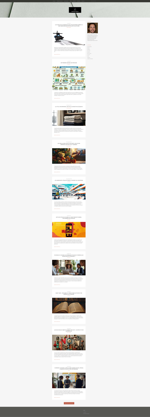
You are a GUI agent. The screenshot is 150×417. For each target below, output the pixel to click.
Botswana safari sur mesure (69, 62)
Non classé (69, 27)
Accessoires (69, 108)
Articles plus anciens (69, 403)
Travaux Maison (90, 58)
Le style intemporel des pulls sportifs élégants (69, 106)
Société (68, 64)
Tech (69, 370)
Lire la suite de (57, 54)
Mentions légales (86, 413)
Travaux (88, 57)
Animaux (88, 49)
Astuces (68, 219)
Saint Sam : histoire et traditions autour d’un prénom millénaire (69, 293)
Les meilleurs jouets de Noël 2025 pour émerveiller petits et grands (69, 144)
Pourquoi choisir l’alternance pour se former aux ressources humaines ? (68, 256)
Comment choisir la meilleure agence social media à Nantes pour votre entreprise (68, 368)
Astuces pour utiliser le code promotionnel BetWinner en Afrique (69, 218)
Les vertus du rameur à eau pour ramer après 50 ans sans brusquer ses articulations (69, 25)
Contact (84, 412)
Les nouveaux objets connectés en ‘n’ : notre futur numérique (68, 330)
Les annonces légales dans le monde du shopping (69, 180)
